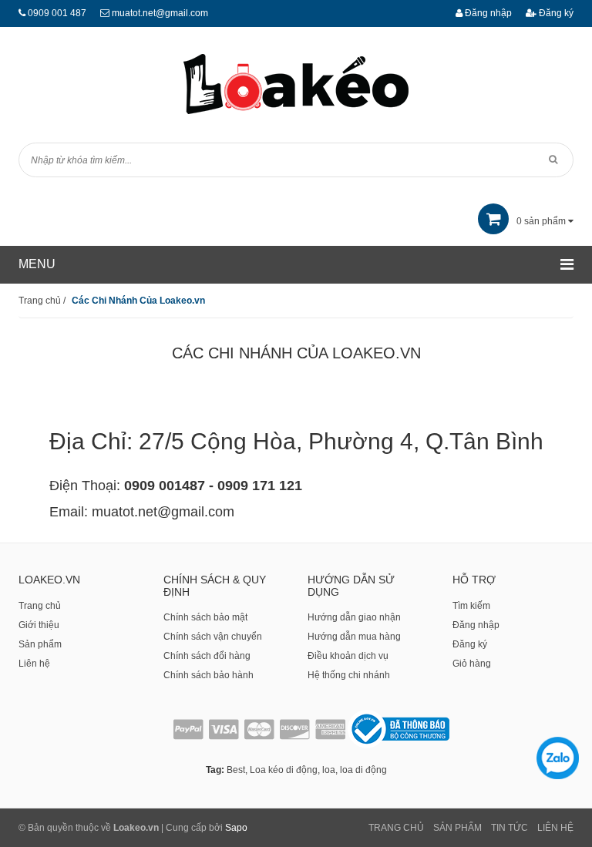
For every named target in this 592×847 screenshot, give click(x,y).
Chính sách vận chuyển (212, 636)
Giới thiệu (38, 625)
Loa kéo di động (284, 770)
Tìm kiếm (471, 605)
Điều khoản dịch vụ (348, 655)
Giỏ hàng (471, 663)
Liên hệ (34, 663)
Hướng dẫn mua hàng (354, 636)
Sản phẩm (40, 644)
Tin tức (509, 827)
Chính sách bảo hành (208, 675)
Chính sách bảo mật (205, 617)
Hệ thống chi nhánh (349, 675)
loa (328, 770)
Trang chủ (39, 605)
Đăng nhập (487, 13)
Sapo (236, 827)
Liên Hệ (555, 827)
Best (236, 770)
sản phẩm (542, 221)
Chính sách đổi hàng (207, 655)
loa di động (363, 770)
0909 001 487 (57, 13)
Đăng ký (555, 13)
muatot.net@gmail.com (160, 13)
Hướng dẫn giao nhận (354, 617)
